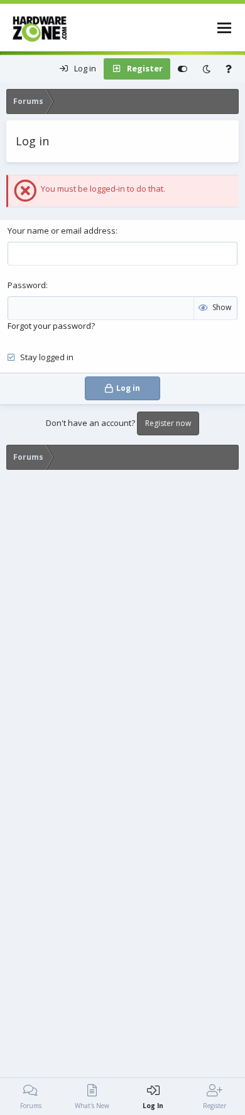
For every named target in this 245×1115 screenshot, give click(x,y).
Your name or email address (62, 230)
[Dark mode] (206, 68)
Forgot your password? (51, 325)
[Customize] (182, 68)
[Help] (228, 68)
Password (27, 285)
